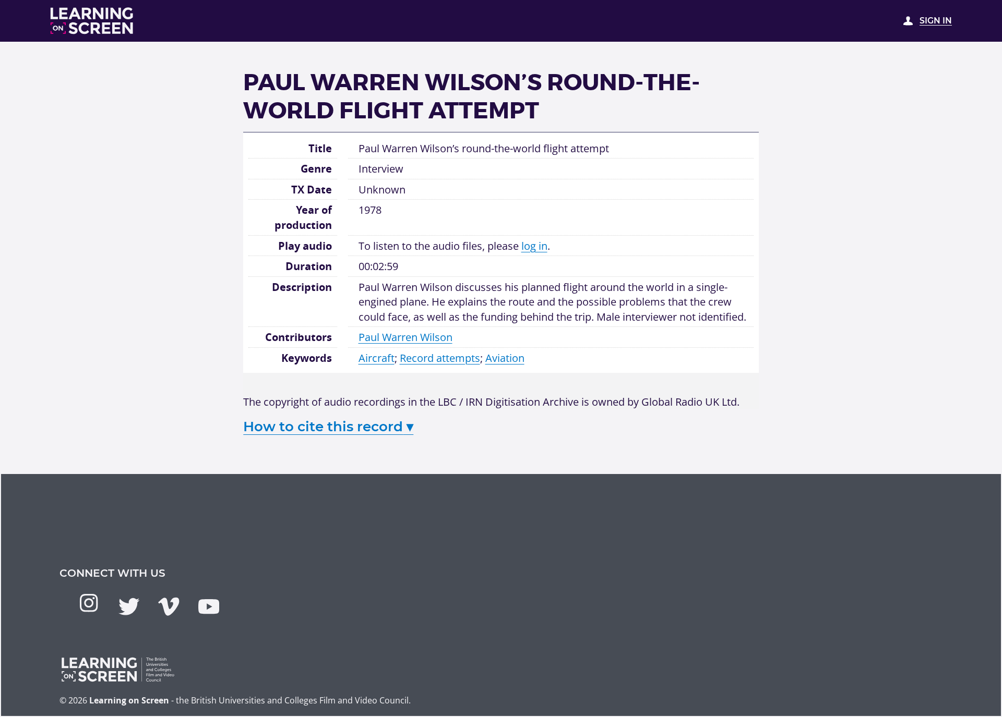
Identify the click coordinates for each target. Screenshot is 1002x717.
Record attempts (440, 357)
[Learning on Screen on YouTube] (208, 606)
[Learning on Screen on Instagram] (88, 602)
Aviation (504, 357)
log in (534, 245)
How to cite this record (328, 426)
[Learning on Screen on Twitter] (128, 606)
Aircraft (377, 357)
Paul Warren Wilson (405, 337)
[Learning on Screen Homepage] (92, 21)
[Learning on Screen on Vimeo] (168, 606)
